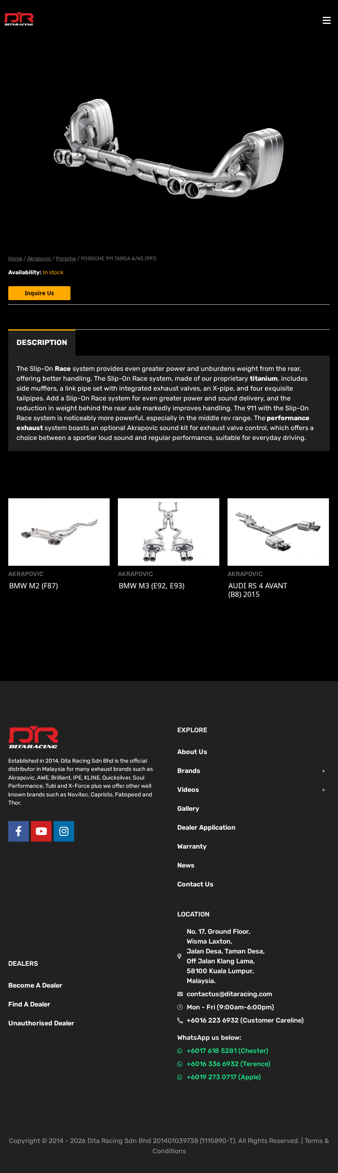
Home (15, 258)
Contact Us (195, 884)
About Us (192, 752)
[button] (327, 20)
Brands (188, 771)
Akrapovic (39, 258)
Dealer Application (206, 827)
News (186, 865)
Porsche (66, 258)
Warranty (192, 846)
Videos (188, 790)
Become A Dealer (35, 985)
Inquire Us (39, 293)
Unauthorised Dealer (41, 1023)
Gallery (188, 808)
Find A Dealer (29, 1004)
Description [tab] (41, 342)
